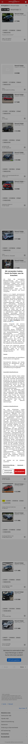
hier (13, 321)
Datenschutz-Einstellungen (8, 471)
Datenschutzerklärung (8, 465)
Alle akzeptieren (19, 471)
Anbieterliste (6, 467)
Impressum (20, 465)
